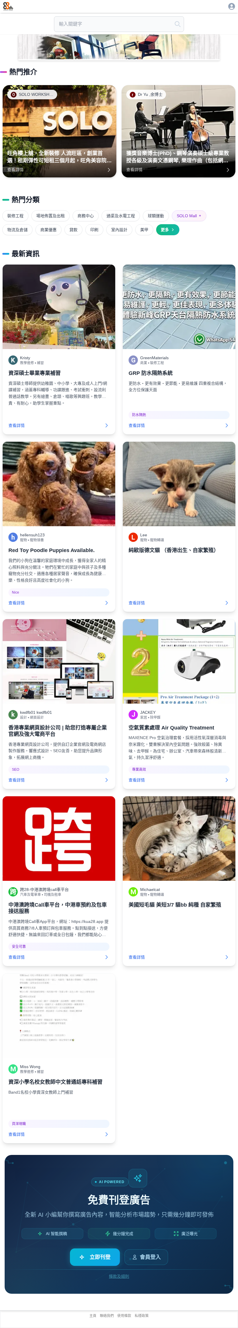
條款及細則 (119, 1276)
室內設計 (119, 229)
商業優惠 (48, 229)
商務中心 (85, 215)
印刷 (94, 229)
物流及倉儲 (17, 229)
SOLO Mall (189, 215)
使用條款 (124, 1316)
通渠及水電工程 (121, 215)
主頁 (92, 1316)
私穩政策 (142, 1316)
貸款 (73, 229)
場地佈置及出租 (50, 215)
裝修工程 (15, 215)
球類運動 (156, 215)
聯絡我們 (107, 1316)
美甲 (144, 229)
